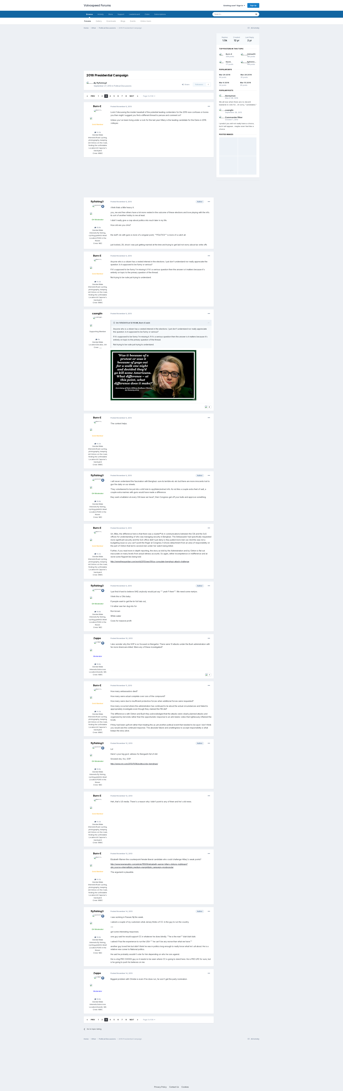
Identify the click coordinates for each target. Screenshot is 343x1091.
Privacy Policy (160, 1087)
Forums (87, 21)
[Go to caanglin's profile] (98, 323)
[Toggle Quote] (114, 323)
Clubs (147, 14)
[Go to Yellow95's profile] (243, 55)
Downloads (111, 21)
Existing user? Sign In (233, 5)
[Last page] (137, 96)
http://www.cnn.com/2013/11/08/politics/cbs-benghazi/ (134, 764)
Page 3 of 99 (148, 96)
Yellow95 (251, 54)
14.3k (98, 132)
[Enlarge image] (153, 375)
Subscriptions (160, 14)
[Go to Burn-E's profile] (98, 116)
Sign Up (253, 5)
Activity (101, 14)
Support (121, 14)
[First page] (87, 96)
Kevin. (228, 62)
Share (186, 84)
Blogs (123, 21)
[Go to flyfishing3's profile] (89, 84)
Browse (89, 14)
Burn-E (97, 106)
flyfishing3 (102, 83)
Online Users (145, 21)
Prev (93, 96)
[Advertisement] (148, 52)
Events (133, 21)
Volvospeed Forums (97, 5)
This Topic (245, 14)
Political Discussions (122, 86)
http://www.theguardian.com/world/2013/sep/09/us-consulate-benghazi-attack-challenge (150, 561)
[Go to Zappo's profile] (98, 648)
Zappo (97, 638)
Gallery (99, 21)
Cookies (185, 1087)
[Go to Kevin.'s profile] (221, 63)
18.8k (98, 227)
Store (110, 14)
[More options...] (209, 106)
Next (132, 96)
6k (98, 339)
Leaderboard (134, 14)
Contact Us (174, 1087)
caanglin (97, 313)
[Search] (256, 14)
